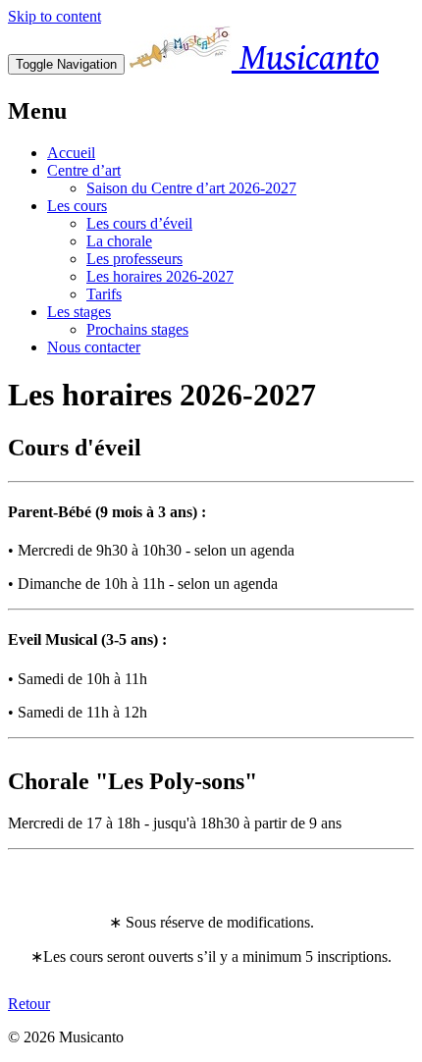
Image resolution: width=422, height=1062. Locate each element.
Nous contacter (93, 347)
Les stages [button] (79, 311)
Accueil (71, 152)
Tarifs (104, 294)
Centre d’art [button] (84, 170)
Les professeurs (134, 258)
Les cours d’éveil (139, 223)
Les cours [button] (77, 205)
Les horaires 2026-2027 (160, 276)
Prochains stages (137, 329)
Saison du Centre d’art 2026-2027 (191, 188)
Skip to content (54, 16)
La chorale (119, 241)
